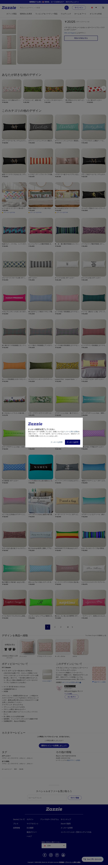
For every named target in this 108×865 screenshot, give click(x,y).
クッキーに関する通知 (70, 431)
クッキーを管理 (56, 442)
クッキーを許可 (72, 442)
